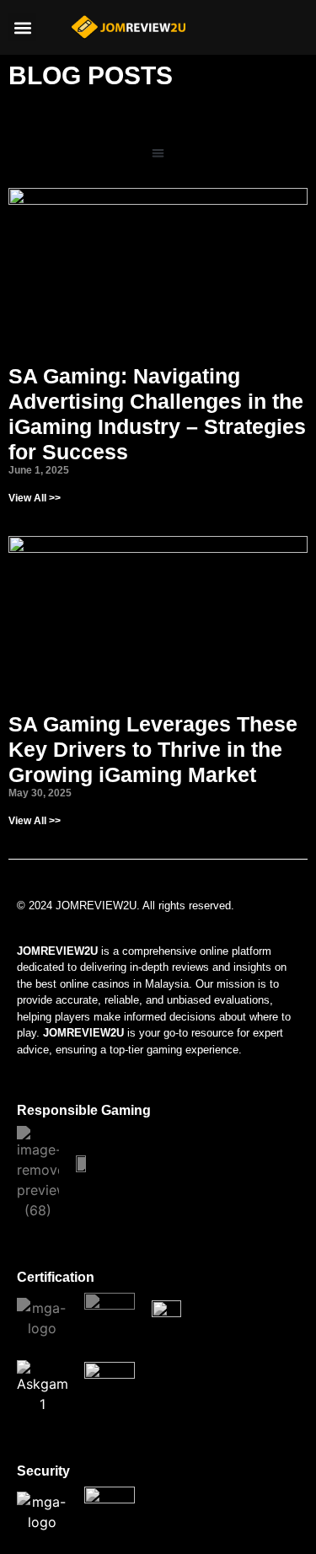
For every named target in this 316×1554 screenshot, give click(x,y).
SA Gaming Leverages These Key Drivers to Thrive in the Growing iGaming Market (152, 749)
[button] (22, 27)
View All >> (34, 498)
